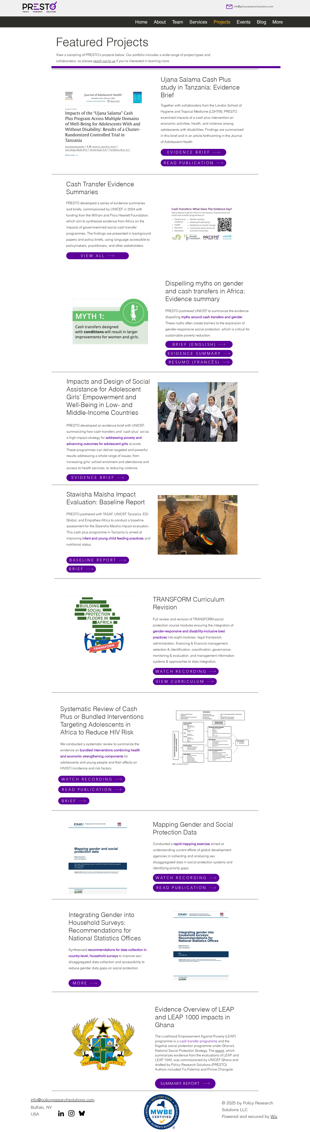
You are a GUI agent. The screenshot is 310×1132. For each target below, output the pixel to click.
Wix (274, 1116)
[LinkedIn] (61, 1113)
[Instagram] (71, 1113)
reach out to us (104, 61)
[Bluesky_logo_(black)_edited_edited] (82, 1113)
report (219, 1050)
